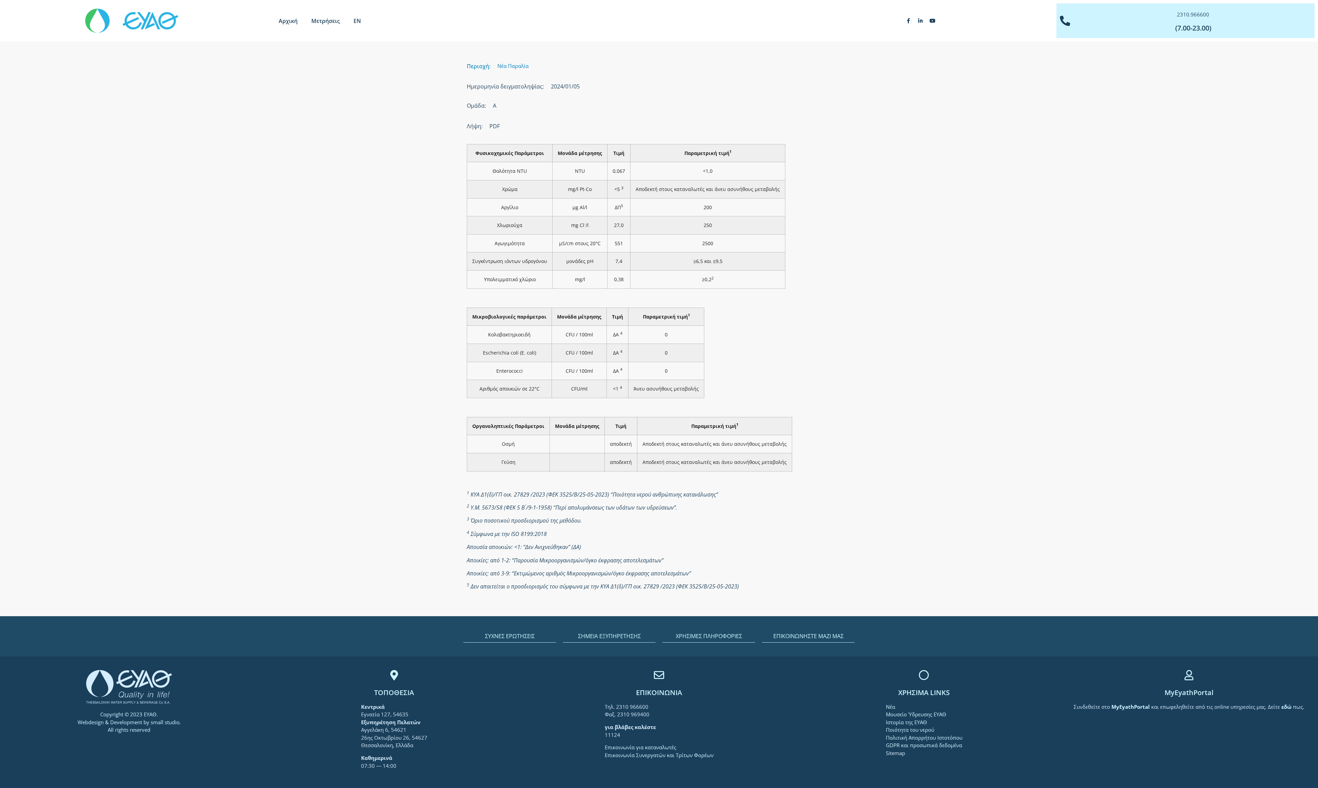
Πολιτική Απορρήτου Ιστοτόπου (924, 737)
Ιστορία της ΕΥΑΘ (906, 722)
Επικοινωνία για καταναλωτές (640, 747)
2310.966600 (1193, 14)
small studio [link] (165, 722)
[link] (1131, 706)
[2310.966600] (1065, 21)
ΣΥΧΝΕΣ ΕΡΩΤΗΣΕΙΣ (510, 636)
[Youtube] (932, 21)
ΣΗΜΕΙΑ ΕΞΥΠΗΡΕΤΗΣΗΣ (609, 636)
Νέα (890, 706)
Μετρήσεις (325, 21)
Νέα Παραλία (513, 65)
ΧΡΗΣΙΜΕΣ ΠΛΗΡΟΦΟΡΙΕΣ (709, 636)
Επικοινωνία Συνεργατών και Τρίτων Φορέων (659, 755)
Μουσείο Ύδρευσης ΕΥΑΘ (916, 714)
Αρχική (288, 21)
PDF (494, 126)
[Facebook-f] (908, 21)
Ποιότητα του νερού (910, 729)
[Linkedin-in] (920, 21)
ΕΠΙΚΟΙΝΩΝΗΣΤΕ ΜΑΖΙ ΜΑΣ (808, 636)
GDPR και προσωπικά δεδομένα (924, 745)
